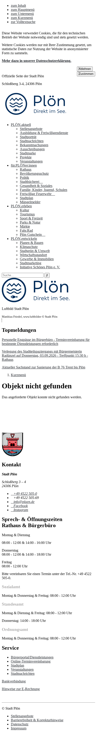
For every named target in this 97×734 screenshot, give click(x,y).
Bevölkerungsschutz (34, 173)
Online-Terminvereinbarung (31, 661)
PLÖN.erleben (21, 206)
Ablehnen (85, 69)
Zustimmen (86, 74)
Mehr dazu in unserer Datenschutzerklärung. (36, 61)
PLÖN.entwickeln (24, 239)
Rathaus (25, 169)
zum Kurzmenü (22, 18)
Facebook (20, 506)
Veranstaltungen (31, 161)
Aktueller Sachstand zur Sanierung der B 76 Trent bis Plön (43, 367)
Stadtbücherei (30, 182)
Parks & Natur (30, 222)
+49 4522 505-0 (25, 494)
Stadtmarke (28, 153)
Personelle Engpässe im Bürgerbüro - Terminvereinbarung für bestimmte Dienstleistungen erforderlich (46, 342)
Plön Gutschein (31, 234)
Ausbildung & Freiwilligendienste (44, 133)
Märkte (25, 226)
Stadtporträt (28, 137)
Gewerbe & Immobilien (37, 259)
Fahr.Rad (26, 230)
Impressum (18, 728)
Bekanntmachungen (34, 145)
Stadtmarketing (30, 263)
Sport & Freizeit (31, 218)
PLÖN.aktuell (21, 125)
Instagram (20, 510)
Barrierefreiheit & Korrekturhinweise (37, 720)
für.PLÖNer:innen (24, 165)
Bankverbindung (14, 681)
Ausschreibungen (32, 149)
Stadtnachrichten (32, 141)
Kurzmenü (18, 375)
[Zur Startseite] (35, 117)
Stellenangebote (31, 129)
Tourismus (27, 214)
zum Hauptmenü (23, 10)
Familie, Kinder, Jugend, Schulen (43, 190)
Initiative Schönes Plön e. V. (40, 267)
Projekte (26, 157)
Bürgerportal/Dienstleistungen (32, 657)
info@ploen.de (24, 502)
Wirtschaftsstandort (33, 255)
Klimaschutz (29, 247)
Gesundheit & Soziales (36, 186)
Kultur (24, 210)
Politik (24, 177)
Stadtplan (26, 198)
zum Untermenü (22, 14)
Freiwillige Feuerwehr (36, 194)
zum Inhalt (18, 5)
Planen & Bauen (31, 243)
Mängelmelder (30, 202)
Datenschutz (19, 724)
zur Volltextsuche (23, 22)
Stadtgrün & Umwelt (35, 251)
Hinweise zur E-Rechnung (21, 689)
